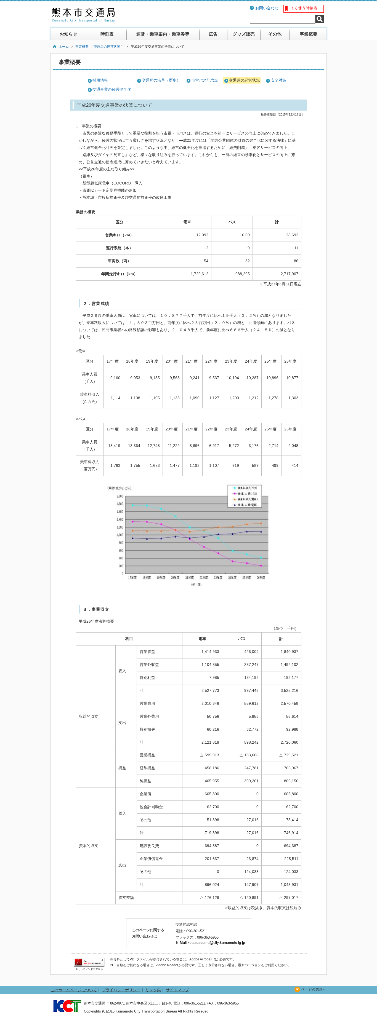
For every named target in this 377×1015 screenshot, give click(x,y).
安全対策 (278, 80)
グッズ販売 (244, 34)
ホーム (64, 47)
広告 (213, 34)
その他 (275, 34)
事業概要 (308, 34)
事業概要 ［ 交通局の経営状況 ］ (99, 47)
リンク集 (153, 990)
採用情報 (100, 80)
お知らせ (68, 34)
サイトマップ (177, 990)
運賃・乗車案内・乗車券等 (162, 34)
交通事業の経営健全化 (111, 89)
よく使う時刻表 (303, 8)
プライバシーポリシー (121, 990)
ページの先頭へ (313, 989)
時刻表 (107, 34)
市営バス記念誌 (204, 80)
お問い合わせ (266, 8)
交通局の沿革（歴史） (161, 80)
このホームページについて (74, 990)
